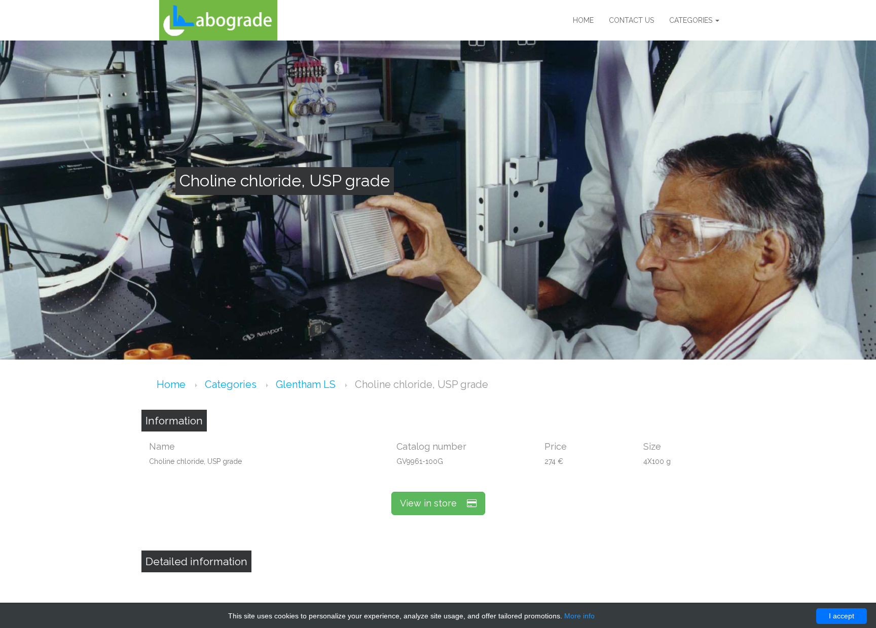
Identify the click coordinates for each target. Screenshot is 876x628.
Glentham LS (307, 384)
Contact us (631, 20)
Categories (691, 20)
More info (579, 616)
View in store (433, 503)
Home (583, 20)
